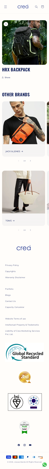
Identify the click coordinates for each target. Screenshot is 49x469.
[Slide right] (30, 161)
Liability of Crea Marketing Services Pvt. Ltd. (22, 332)
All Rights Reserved (34, 462)
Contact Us (10, 301)
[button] (5, 7)
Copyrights (10, 271)
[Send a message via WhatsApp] (45, 465)
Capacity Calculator (14, 307)
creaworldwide (20, 462)
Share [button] (7, 77)
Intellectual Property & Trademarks (22, 325)
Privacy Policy (12, 265)
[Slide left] (18, 161)
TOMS (8, 220)
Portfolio (9, 289)
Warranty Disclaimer (15, 277)
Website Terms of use (15, 318)
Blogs (8, 295)
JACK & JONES (12, 151)
